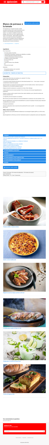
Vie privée (24, 437)
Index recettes (18, 437)
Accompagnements (9, 43)
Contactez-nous (30, 437)
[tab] (24, 135)
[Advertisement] (24, 12)
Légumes (17, 43)
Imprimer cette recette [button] (33, 23)
